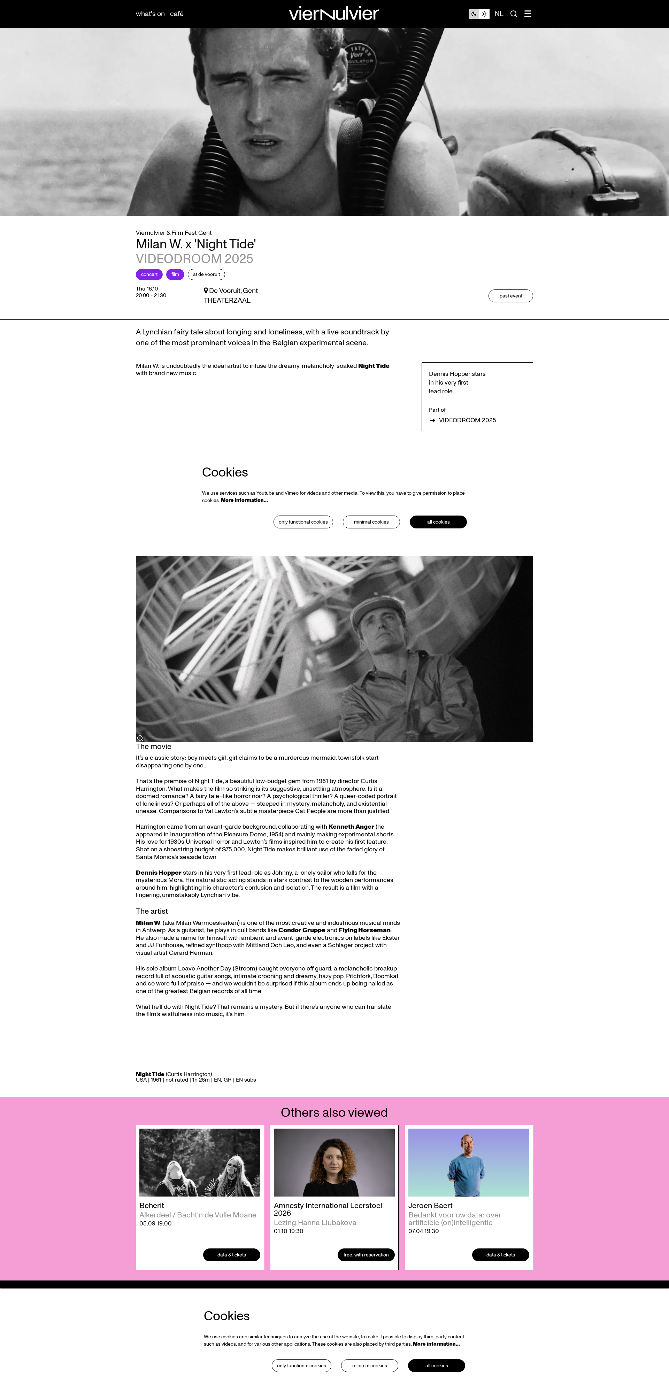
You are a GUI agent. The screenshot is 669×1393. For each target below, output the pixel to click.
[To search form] (514, 14)
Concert (149, 274)
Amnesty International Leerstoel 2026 (328, 1209)
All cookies (438, 522)
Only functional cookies (303, 522)
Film (175, 274)
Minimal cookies (371, 522)
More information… (244, 500)
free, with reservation (366, 1255)
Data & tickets (231, 1255)
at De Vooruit (206, 274)
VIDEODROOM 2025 (467, 420)
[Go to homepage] (334, 14)
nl (499, 13)
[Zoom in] (140, 738)
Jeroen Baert (430, 1205)
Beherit (151, 1205)
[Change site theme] (479, 14)
